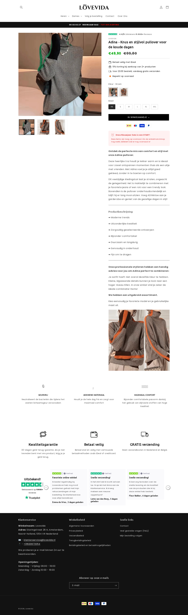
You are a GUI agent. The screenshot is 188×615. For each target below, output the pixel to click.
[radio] (113, 92)
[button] (21, 7)
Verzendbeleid (76, 535)
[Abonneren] (116, 585)
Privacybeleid (76, 530)
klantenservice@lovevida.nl (39, 540)
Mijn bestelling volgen (131, 535)
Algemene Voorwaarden (81, 525)
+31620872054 (32, 544)
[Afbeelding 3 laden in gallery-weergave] (43, 127)
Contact (124, 525)
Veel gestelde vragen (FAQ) (134, 530)
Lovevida (29, 609)
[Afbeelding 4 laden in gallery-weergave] (60, 127)
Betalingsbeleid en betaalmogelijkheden (90, 545)
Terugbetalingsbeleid (80, 540)
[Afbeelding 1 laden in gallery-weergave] (26, 127)
